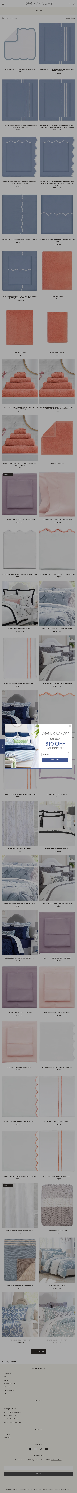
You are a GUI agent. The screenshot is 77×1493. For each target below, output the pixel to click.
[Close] (70, 726)
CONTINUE (55, 760)
